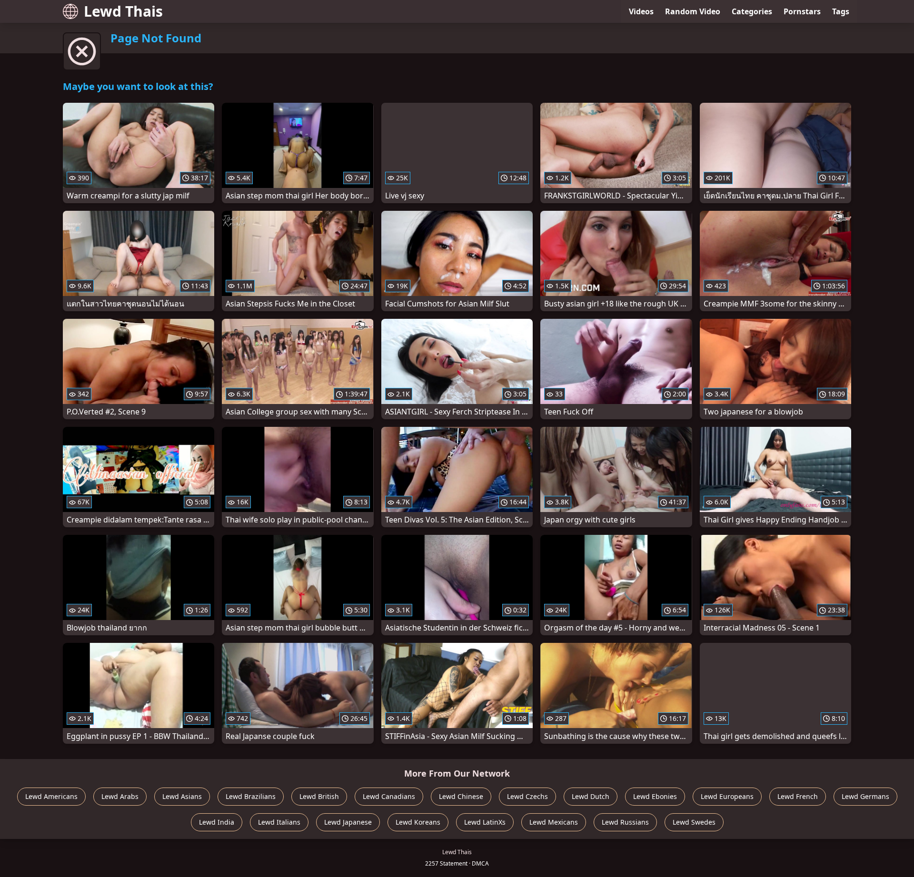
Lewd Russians (625, 822)
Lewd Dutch (590, 796)
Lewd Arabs (120, 796)
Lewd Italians (279, 822)
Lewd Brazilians (251, 796)
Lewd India (216, 822)
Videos (641, 11)
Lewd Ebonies (655, 796)
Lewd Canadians (389, 796)
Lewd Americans (51, 796)
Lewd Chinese (461, 796)
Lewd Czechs (527, 796)
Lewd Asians (182, 796)
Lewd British (319, 796)
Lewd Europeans (727, 796)
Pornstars (802, 11)
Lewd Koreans (418, 822)
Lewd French (797, 796)
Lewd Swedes (694, 822)
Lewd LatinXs (485, 822)
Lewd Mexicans (553, 822)
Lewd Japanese (348, 822)
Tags (840, 11)
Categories (752, 11)
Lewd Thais (123, 11)
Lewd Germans (865, 796)
